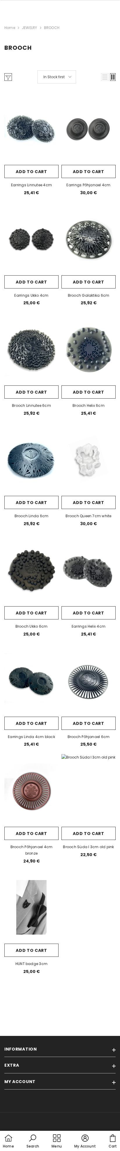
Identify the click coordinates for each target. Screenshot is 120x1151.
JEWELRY (29, 27)
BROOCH (51, 27)
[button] (105, 77)
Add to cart (31, 172)
